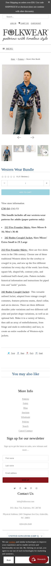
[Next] (32, 137)
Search (25, 426)
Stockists (25, 412)
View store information (12, 203)
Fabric (25, 403)
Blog (25, 408)
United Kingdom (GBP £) (24, 536)
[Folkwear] (25, 35)
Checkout (36, 23)
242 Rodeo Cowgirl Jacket (18, 237)
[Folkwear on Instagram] (36, 488)
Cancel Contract (26, 431)
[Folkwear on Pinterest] (31, 488)
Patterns (25, 399)
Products (21, 59)
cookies (12, 542)
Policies (25, 422)
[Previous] (19, 137)
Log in (13, 23)
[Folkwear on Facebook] (20, 488)
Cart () (24, 23)
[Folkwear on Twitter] (14, 488)
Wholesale (25, 417)
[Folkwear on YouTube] (25, 488)
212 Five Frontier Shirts (17, 227)
